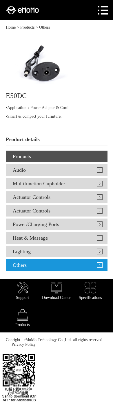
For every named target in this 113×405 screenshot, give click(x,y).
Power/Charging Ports (36, 224)
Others (44, 27)
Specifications (90, 297)
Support (22, 297)
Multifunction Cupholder (39, 183)
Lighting (22, 251)
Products (27, 27)
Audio (19, 170)
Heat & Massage (30, 238)
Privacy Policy (23, 344)
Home (11, 27)
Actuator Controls (31, 197)
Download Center (56, 297)
